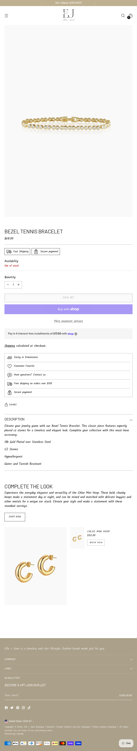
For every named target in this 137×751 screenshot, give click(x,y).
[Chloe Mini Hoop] (77, 537)
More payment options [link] (68, 321)
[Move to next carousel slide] (129, 626)
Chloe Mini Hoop (98, 531)
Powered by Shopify (14, 734)
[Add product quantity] (8, 284)
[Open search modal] (123, 15)
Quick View (96, 542)
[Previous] (42, 3)
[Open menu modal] (6, 15)
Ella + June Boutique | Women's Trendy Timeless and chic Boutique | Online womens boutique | (71, 727)
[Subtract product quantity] (18, 284)
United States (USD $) (20, 721)
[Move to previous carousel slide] (121, 626)
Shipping (9, 346)
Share (13, 405)
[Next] (95, 3)
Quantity (10, 277)
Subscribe (126, 696)
